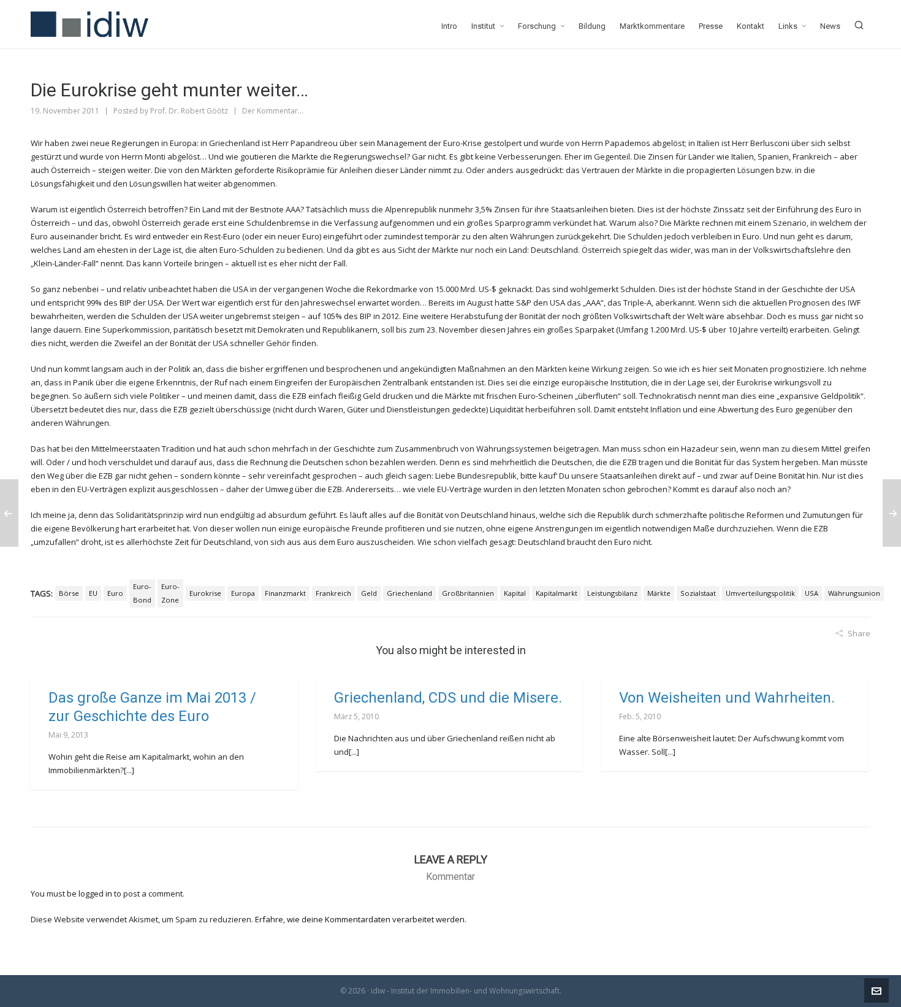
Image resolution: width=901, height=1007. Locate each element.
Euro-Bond (142, 593)
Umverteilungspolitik (760, 593)
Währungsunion (854, 593)
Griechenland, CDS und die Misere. (448, 697)
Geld (369, 593)
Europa (243, 593)
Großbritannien (468, 593)
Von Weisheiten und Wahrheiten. (727, 697)
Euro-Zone (170, 593)
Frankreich (333, 593)
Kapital (515, 593)
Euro (115, 593)
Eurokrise (205, 593)
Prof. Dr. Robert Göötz (189, 111)
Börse (69, 593)
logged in (95, 893)
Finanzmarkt (285, 593)
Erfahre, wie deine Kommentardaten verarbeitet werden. (360, 919)
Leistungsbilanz (612, 593)
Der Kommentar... (272, 111)
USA (811, 593)
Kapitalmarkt (556, 593)
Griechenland (409, 593)
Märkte (659, 593)
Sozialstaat (698, 593)
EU (93, 593)
